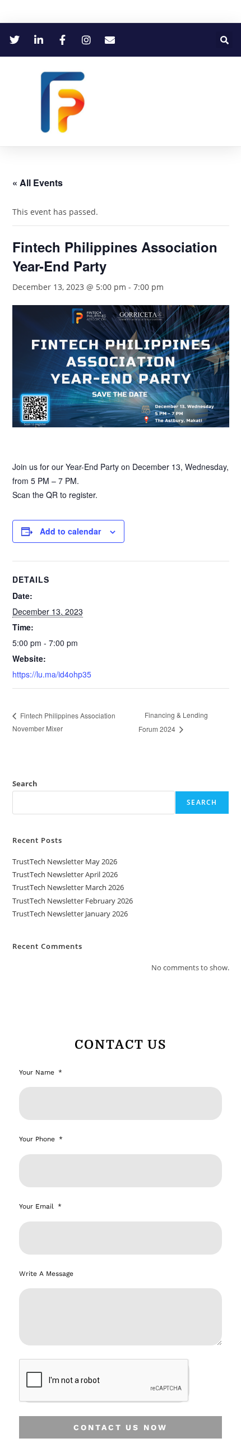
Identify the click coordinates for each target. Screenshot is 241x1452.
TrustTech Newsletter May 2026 (64, 861)
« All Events (37, 182)
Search (25, 783)
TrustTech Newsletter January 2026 (70, 914)
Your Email (37, 1206)
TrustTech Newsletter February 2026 (72, 901)
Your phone (38, 1139)
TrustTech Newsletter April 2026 (65, 874)
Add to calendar (70, 531)
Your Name (38, 1072)
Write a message (46, 1274)
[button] (224, 39)
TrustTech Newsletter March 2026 (68, 887)
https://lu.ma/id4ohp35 (51, 674)
